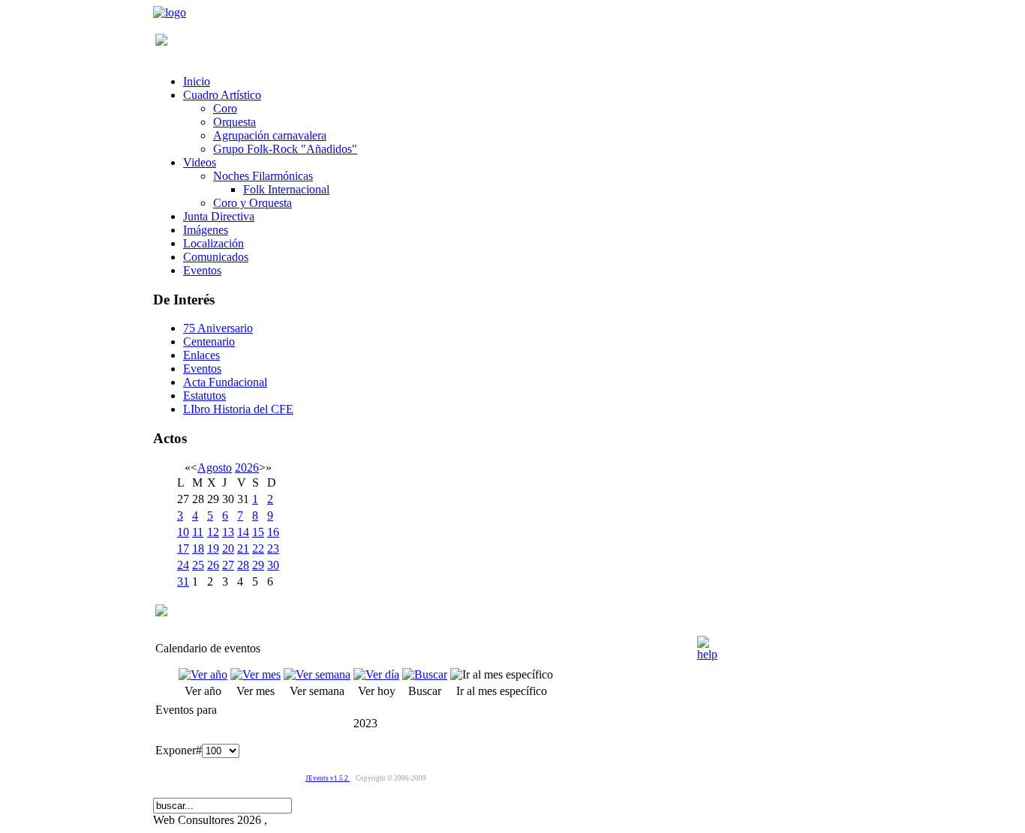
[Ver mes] (255, 674)
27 (228, 565)
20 (228, 548)
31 (183, 581)
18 (198, 548)
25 (198, 565)
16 (273, 532)
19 (213, 548)
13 (228, 532)
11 (197, 532)
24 (183, 565)
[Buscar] (424, 674)
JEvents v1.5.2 (327, 778)
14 (243, 532)
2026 (247, 467)
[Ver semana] (317, 674)
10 (183, 532)
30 (273, 565)
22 (258, 548)
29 (258, 565)
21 (243, 548)
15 (258, 532)
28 (243, 565)
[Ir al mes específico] (501, 674)
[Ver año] (203, 674)
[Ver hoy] (376, 674)
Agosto (214, 467)
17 (183, 548)
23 (273, 548)
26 (213, 565)
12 (213, 532)
